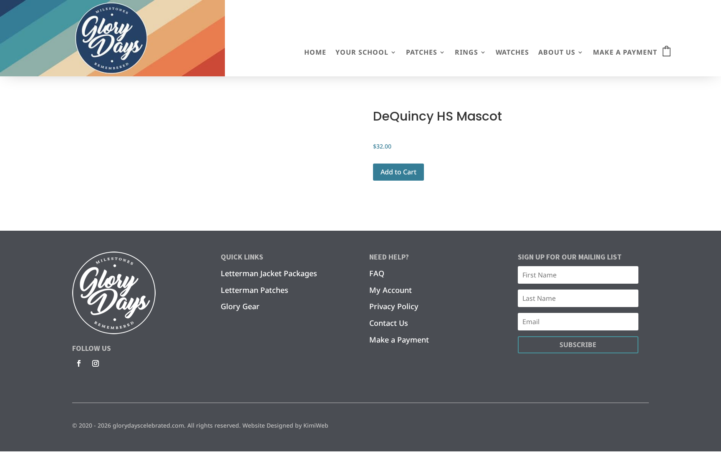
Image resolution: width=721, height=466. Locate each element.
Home (315, 53)
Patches (421, 53)
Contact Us (388, 323)
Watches (512, 53)
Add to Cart (398, 171)
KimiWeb (315, 425)
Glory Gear (240, 306)
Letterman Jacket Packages (269, 273)
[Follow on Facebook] (79, 363)
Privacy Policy (393, 306)
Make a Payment (625, 53)
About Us (556, 53)
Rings (466, 53)
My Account (390, 290)
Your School (361, 53)
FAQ (376, 273)
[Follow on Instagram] (95, 363)
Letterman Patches (254, 290)
